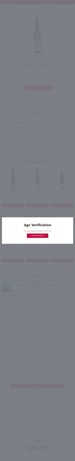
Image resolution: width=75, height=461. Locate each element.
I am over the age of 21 (37, 236)
